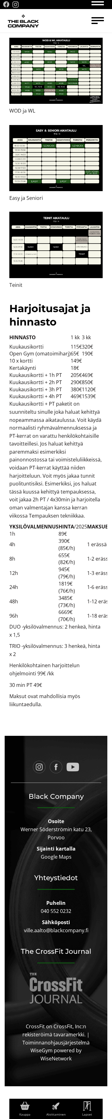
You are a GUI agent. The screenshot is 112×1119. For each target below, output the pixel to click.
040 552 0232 (56, 911)
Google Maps (56, 856)
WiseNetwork (56, 1058)
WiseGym (41, 1050)
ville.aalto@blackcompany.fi (56, 930)
